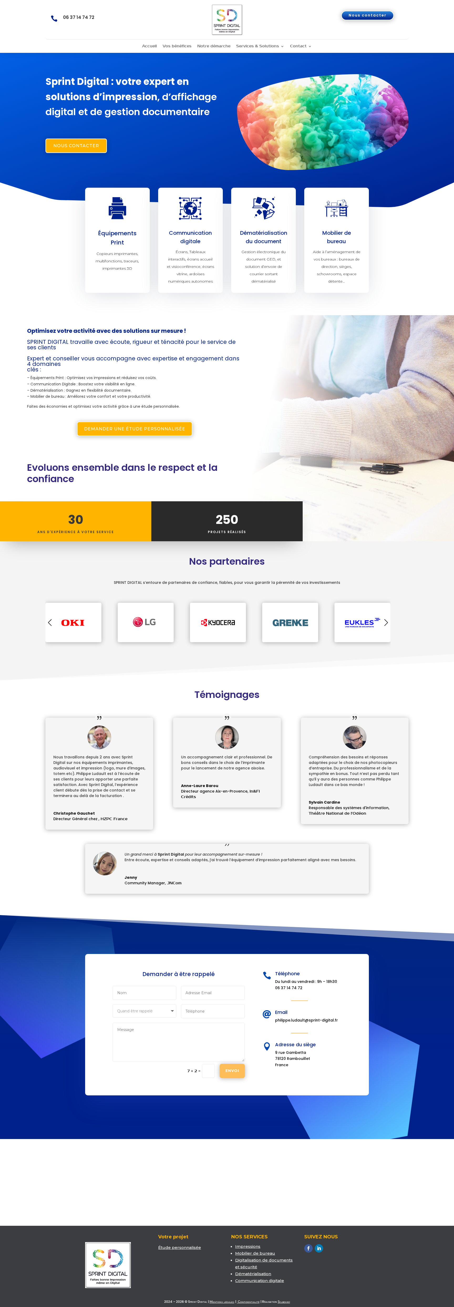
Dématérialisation (253, 1273)
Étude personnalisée (179, 1247)
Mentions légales (222, 1302)
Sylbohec (284, 1302)
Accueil (149, 46)
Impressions (247, 1246)
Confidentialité (248, 1302)
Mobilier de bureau (255, 1253)
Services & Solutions (257, 46)
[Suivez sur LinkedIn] (319, 1248)
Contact (298, 46)
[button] (386, 622)
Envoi (232, 1070)
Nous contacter (367, 15)
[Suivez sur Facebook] (308, 1248)
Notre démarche (213, 46)
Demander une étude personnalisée (134, 428)
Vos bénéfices (177, 46)
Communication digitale (259, 1280)
